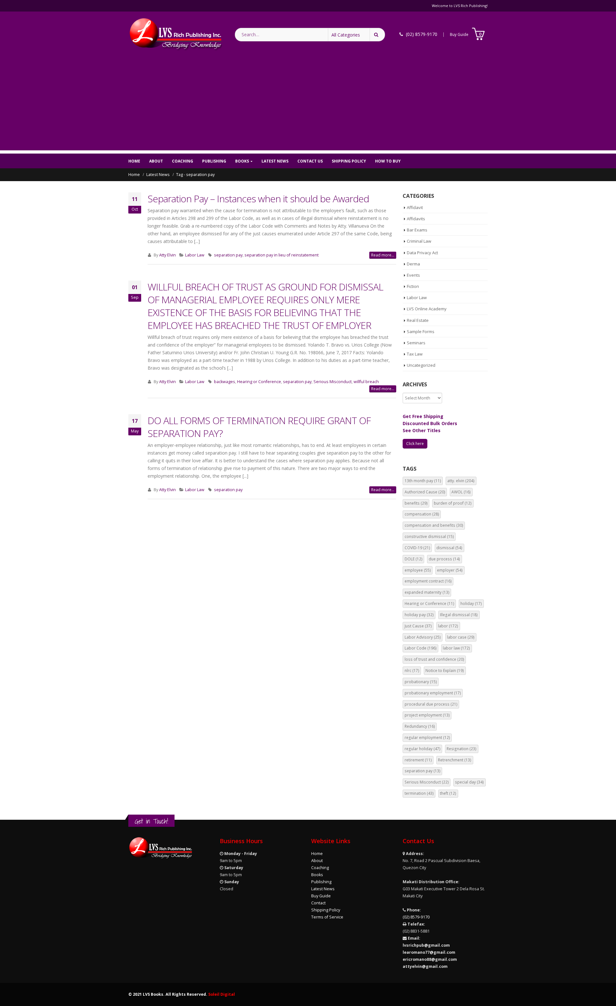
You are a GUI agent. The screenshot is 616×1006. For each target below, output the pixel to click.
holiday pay (419, 614)
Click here (415, 443)
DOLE (414, 559)
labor (448, 626)
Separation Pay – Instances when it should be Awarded (258, 198)
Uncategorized (421, 365)
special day (469, 782)
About (156, 161)
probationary (421, 681)
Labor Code (421, 648)
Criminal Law (419, 241)
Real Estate (418, 320)
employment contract (428, 581)
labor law (456, 648)
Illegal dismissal (459, 614)
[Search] (377, 34)
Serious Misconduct (332, 381)
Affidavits (416, 219)
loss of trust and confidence (434, 659)
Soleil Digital (221, 994)
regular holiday (423, 748)
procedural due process (431, 704)
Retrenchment (454, 760)
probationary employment (433, 693)
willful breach (366, 381)
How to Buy (388, 161)
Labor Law (194, 255)
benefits (416, 503)
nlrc (412, 670)
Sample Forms (420, 331)
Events (413, 275)
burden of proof (453, 503)
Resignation (461, 748)
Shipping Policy (349, 161)
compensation (422, 514)
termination (419, 793)
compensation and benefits (434, 525)
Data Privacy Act (422, 253)
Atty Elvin (167, 255)
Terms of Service (327, 917)
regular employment (427, 737)
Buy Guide (459, 34)
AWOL (461, 492)
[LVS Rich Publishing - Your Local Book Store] (175, 34)
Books (242, 161)
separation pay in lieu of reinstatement (281, 255)
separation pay (228, 255)
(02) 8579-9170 (416, 917)
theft (448, 793)
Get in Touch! (151, 821)
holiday (471, 603)
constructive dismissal (429, 536)
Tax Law (415, 354)
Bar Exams (417, 230)
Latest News (274, 161)
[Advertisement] (308, 105)
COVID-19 (417, 547)
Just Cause (418, 626)
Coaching (182, 161)
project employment (427, 715)
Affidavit (415, 207)
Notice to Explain (444, 670)
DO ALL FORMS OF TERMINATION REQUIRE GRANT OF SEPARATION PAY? (259, 427)
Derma (413, 264)
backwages (224, 381)
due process (444, 559)
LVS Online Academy (427, 309)
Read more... (382, 255)
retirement (418, 760)
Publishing (214, 161)
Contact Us (310, 161)
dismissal (449, 547)
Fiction (413, 286)
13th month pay (423, 480)
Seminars (416, 343)
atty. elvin (461, 480)
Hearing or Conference (259, 381)
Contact (318, 903)
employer (450, 570)
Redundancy (420, 726)
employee (418, 570)
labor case (461, 637)
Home (134, 161)
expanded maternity (427, 592)
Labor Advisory (423, 637)
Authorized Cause (425, 492)
